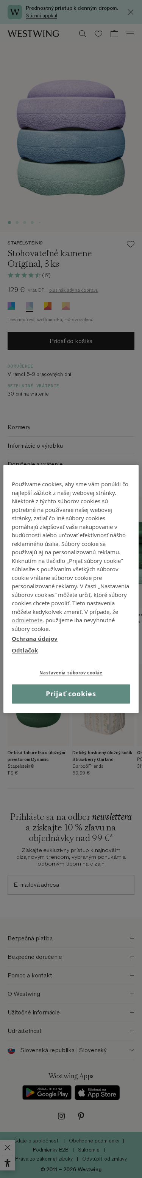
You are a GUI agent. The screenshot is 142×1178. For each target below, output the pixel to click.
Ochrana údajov (35, 638)
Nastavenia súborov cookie (70, 673)
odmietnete (27, 620)
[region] (70, 589)
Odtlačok (25, 650)
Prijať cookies (71, 693)
